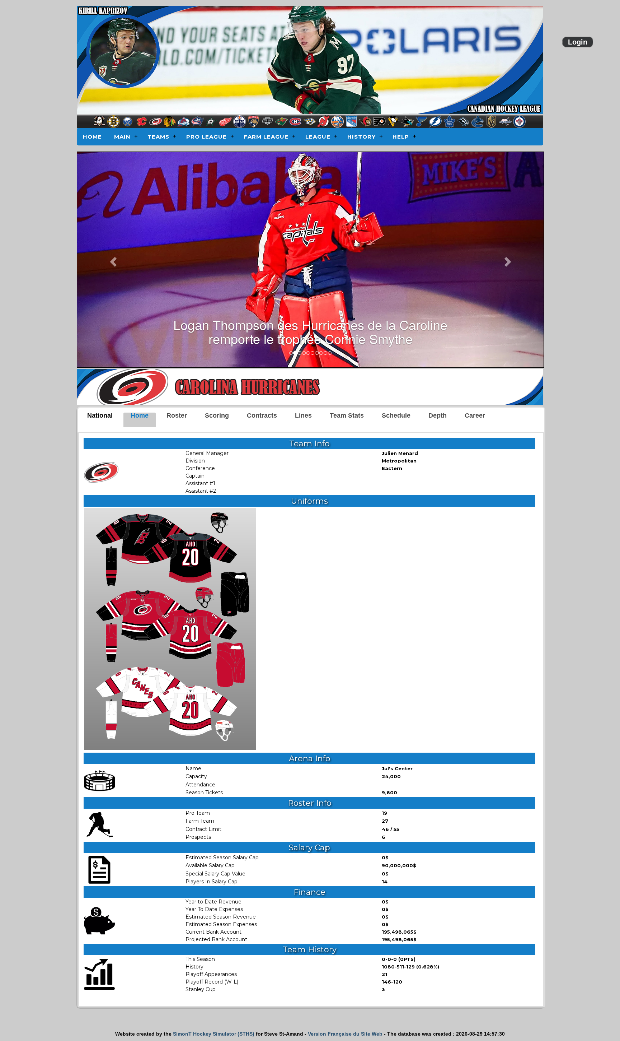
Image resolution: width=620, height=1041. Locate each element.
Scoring (217, 416)
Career (475, 416)
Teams (158, 136)
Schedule (396, 416)
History (361, 136)
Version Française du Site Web (345, 1034)
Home (92, 136)
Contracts (262, 416)
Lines (303, 416)
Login (577, 42)
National (100, 416)
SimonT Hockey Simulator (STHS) (213, 1034)
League (317, 136)
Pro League (206, 136)
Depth (437, 416)
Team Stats (347, 416)
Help (401, 136)
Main (122, 136)
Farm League (266, 136)
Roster (176, 416)
